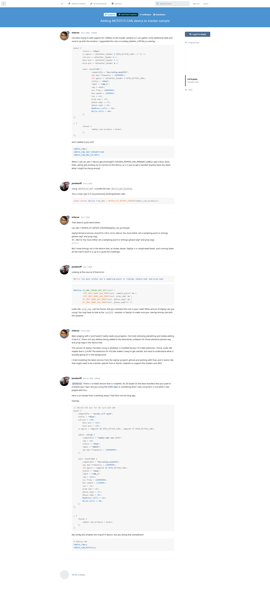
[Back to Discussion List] (3, 3)
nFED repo (113, 386)
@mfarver (77, 383)
